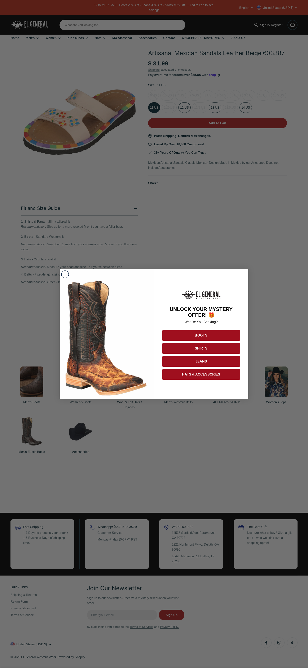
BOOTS (201, 335)
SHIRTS (201, 348)
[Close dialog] (65, 274)
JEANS (201, 361)
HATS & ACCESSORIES (201, 374)
